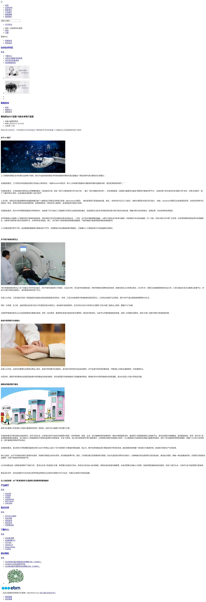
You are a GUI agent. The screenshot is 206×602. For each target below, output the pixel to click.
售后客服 (8, 599)
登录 (7, 30)
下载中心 (5, 529)
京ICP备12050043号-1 (47, 593)
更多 (2, 52)
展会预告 (5, 553)
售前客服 (8, 597)
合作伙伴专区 (7, 47)
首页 (7, 107)
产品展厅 (5, 485)
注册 (7, 33)
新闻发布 (5, 103)
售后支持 (5, 507)
